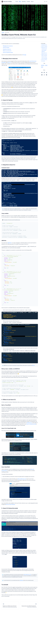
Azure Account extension (10, 504)
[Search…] (45, 1)
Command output (5, 167)
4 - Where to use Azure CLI (9, 399)
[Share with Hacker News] (42, 75)
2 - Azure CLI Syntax (7, 100)
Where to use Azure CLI (7, 50)
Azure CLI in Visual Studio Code (9, 428)
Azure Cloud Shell (6, 467)
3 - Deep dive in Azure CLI (8, 164)
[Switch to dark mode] (46, 1)
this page (24, 54)
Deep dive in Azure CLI (7, 49)
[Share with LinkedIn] (46, 72)
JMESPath (4, 240)
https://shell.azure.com (22, 478)
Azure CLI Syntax (6, 47)
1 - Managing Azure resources (10, 58)
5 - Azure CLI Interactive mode (10, 508)
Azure (46, 65)
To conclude (5, 584)
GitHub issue (29, 422)
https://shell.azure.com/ (27, 574)
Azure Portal (31, 61)
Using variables (5, 213)
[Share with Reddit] (44, 75)
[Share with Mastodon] (44, 72)
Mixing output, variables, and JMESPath (11, 368)
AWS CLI (33, 365)
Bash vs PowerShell (6, 405)
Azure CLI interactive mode (31, 424)
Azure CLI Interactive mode (8, 52)
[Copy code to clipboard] (36, 223)
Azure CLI (9, 62)
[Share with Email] (46, 75)
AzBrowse (21, 580)
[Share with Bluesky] (42, 72)
